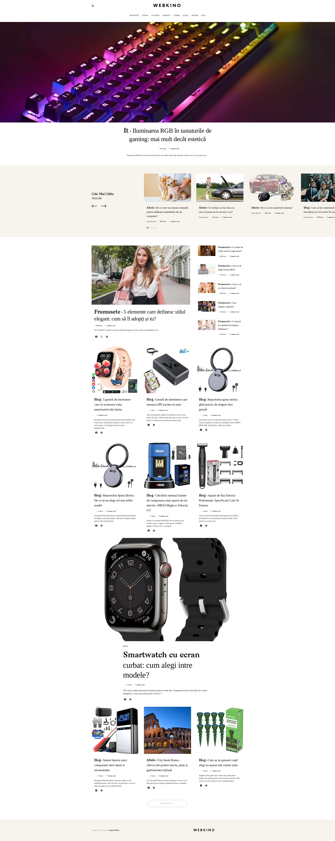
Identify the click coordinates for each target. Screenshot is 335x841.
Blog (125, 646)
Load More (165, 803)
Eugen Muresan (151, 221)
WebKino (167, 5)
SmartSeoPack (114, 830)
